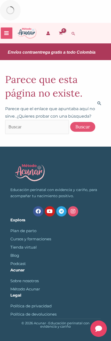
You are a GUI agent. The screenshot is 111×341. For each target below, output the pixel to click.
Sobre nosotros (24, 281)
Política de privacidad (31, 306)
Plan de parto (23, 231)
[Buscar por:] (37, 126)
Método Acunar (25, 289)
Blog (14, 255)
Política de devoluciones (33, 314)
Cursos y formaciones (30, 239)
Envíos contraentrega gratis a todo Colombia (52, 52)
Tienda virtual (23, 247)
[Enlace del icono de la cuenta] (48, 33)
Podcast (18, 263)
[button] (73, 33)
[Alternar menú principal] (6, 33)
